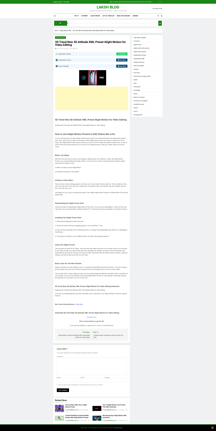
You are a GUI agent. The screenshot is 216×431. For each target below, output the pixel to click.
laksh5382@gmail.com (73, 410)
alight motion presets (140, 51)
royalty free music (139, 104)
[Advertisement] (91, 98)
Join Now (123, 54)
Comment (60, 356)
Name (59, 377)
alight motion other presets (141, 48)
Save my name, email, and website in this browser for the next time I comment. (81, 385)
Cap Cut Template (108, 16)
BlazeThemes (118, 427)
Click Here (79, 304)
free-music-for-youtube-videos (142, 76)
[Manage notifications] (212, 427)
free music (137, 72)
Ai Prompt (84, 16)
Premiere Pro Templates (141, 101)
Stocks (136, 108)
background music (139, 62)
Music (135, 94)
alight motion (95, 16)
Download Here (91, 317)
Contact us (99, 325)
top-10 (76, 16)
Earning (135, 16)
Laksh (58, 48)
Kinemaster (137, 87)
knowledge (137, 90)
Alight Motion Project (140, 55)
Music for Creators (123, 16)
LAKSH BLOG (108, 7)
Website (107, 377)
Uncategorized (138, 115)
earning (136, 69)
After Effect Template (140, 37)
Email (83, 377)
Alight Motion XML (60, 37)
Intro (135, 83)
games (136, 79)
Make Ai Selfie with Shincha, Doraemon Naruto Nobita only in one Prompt (130, 2)
